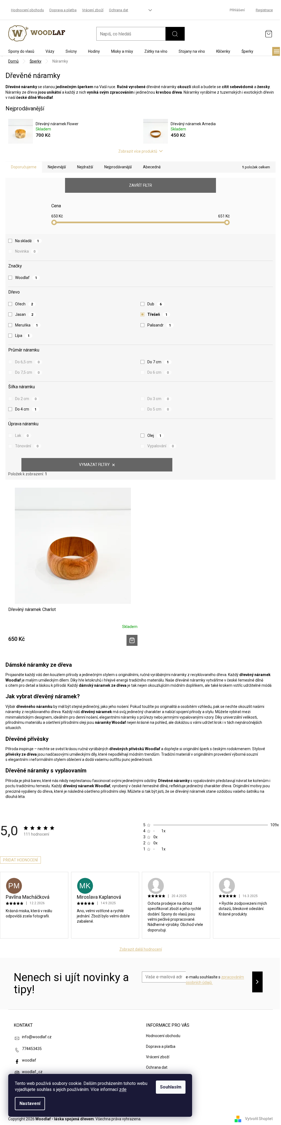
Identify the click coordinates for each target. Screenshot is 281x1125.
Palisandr (159, 325)
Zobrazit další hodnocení (140, 949)
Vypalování (160, 446)
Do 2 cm (25, 399)
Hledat (175, 34)
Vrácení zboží (92, 10)
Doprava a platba (63, 10)
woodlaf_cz (32, 1072)
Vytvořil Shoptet (259, 1118)
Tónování (26, 446)
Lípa (22, 335)
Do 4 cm (25, 409)
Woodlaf (26, 277)
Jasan (24, 314)
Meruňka (26, 325)
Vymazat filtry (94, 464)
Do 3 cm (158, 399)
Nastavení (29, 1103)
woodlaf (29, 1060)
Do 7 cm (158, 362)
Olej (154, 435)
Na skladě (27, 241)
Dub (154, 304)
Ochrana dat (118, 10)
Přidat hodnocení (20, 860)
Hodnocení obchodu (27, 10)
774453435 (32, 1048)
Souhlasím (170, 1087)
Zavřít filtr (140, 185)
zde (123, 1089)
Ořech (24, 304)
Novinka (25, 251)
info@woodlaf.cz (37, 1037)
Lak (22, 435)
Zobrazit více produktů (137, 151)
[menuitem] (21, 51)
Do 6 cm (158, 372)
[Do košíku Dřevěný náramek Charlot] (132, 640)
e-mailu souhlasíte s (215, 980)
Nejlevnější (57, 167)
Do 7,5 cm (27, 372)
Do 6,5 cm (27, 362)
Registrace (264, 10)
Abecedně (152, 167)
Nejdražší (85, 167)
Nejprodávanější (118, 167)
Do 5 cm (158, 409)
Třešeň (157, 314)
